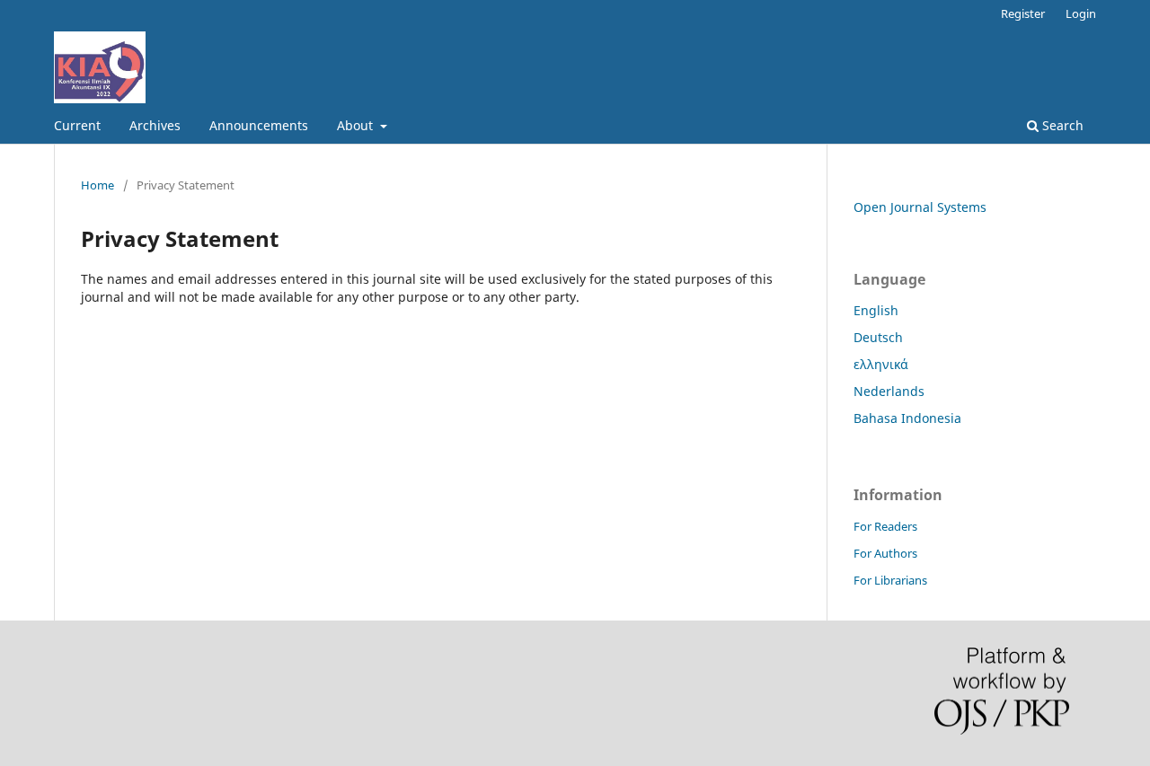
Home (97, 185)
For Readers (885, 526)
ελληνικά (881, 364)
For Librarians (890, 580)
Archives (155, 125)
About (356, 125)
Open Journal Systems (920, 207)
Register (1023, 13)
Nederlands (889, 391)
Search (1061, 125)
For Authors (885, 553)
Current (77, 125)
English (876, 310)
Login (1081, 13)
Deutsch (878, 337)
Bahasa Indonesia (907, 418)
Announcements (258, 125)
